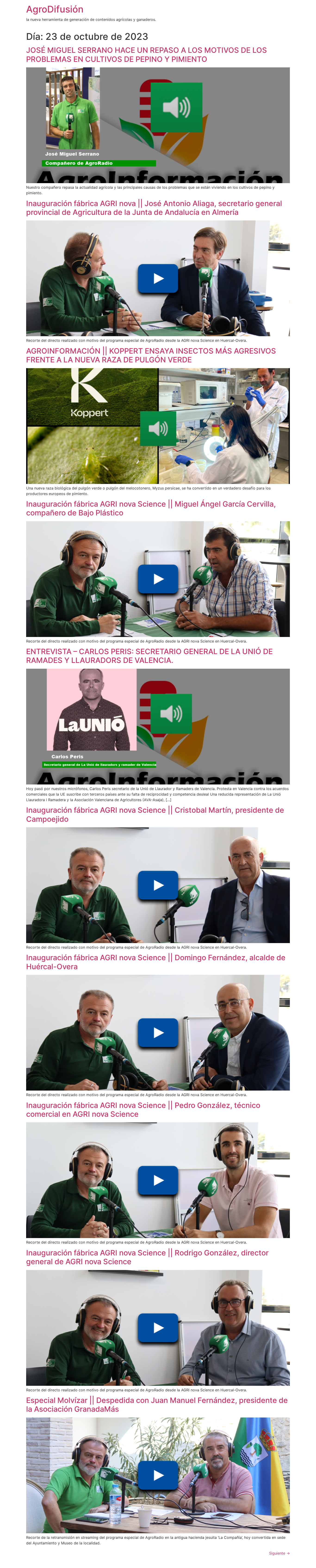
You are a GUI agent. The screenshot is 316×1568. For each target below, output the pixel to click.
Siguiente (279, 1553)
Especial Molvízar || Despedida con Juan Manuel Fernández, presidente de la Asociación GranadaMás (157, 1405)
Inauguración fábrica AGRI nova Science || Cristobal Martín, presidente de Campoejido (155, 814)
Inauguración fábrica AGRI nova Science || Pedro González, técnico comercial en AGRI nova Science (143, 1110)
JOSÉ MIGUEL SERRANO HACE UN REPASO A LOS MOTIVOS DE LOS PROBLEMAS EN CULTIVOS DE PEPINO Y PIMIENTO (146, 54)
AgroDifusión (55, 9)
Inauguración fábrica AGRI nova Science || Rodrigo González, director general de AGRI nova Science (147, 1257)
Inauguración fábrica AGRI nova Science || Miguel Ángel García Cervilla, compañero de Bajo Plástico (151, 508)
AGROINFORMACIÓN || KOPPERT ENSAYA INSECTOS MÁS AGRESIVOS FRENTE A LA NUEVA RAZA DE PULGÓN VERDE (151, 355)
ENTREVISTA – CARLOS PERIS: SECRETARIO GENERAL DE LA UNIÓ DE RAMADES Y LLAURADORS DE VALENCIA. (149, 656)
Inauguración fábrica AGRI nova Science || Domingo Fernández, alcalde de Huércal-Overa (155, 962)
